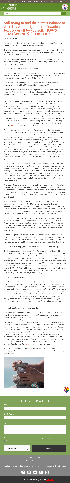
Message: (7, 423)
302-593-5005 (35, 458)
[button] (43, 6)
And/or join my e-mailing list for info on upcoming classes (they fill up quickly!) (34, 438)
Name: (6, 405)
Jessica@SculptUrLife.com (35, 460)
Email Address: (10, 414)
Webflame (50, 480)
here (12, 125)
